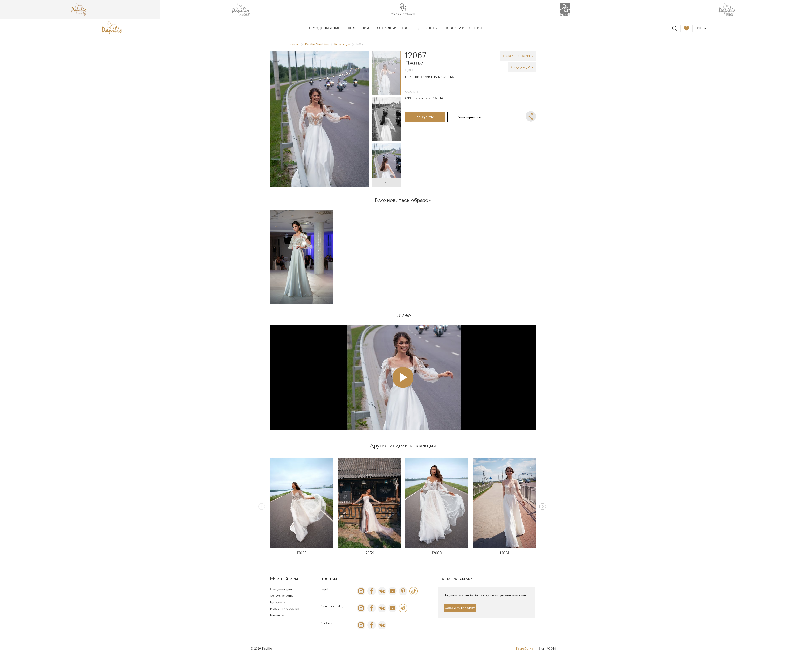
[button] (386, 182)
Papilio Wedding (317, 44)
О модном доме (324, 28)
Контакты (277, 615)
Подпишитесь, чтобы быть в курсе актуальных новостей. (485, 595)
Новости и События (284, 608)
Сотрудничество (393, 28)
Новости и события (463, 28)
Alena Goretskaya (333, 606)
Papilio (326, 589)
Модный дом (284, 578)
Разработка (524, 648)
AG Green (327, 623)
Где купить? (424, 117)
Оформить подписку (460, 608)
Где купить (426, 28)
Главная (294, 44)
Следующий (521, 67)
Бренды (329, 578)
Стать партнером (469, 117)
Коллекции (358, 28)
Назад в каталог (517, 56)
